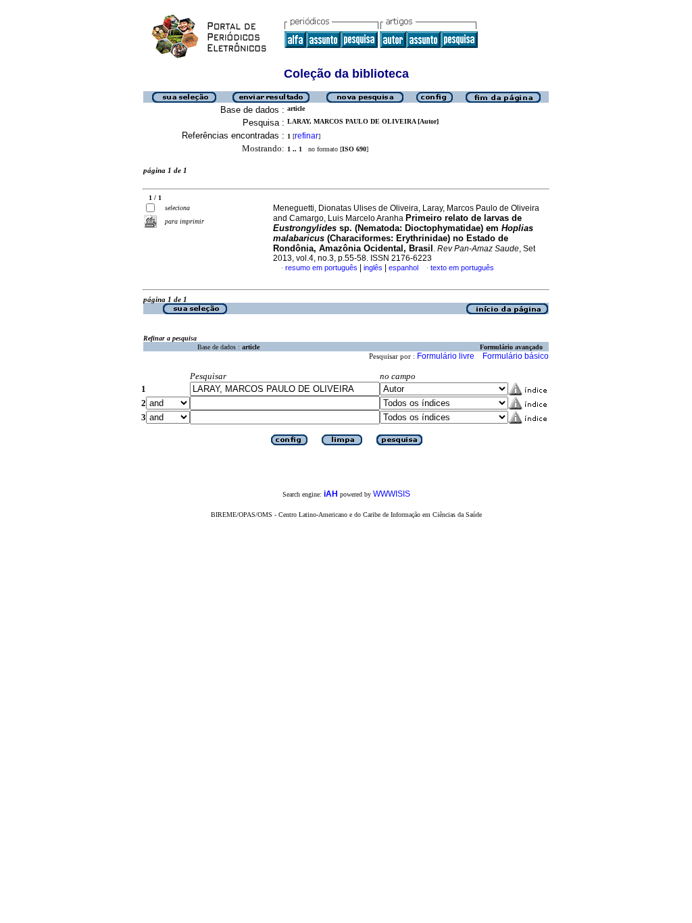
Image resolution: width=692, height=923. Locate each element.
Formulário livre (445, 356)
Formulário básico (516, 356)
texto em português (462, 268)
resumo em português (321, 268)
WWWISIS (391, 494)
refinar (306, 136)
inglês (373, 268)
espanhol (403, 268)
